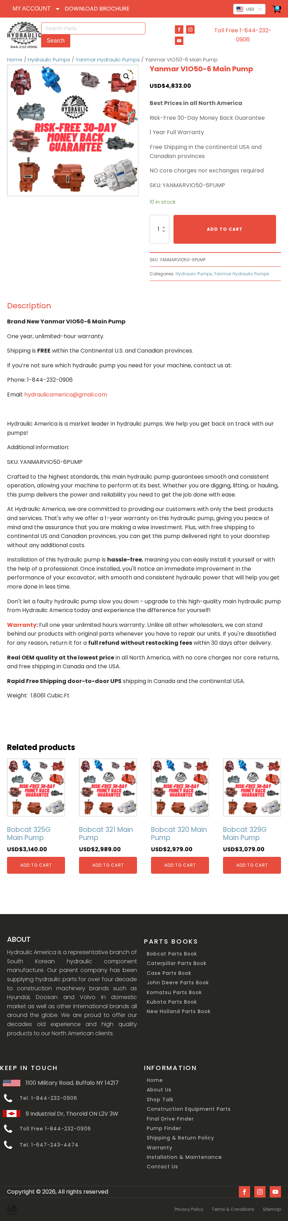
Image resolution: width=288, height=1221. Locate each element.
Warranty (159, 1147)
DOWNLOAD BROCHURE (97, 9)
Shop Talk (160, 1099)
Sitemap (272, 1209)
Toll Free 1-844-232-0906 (242, 35)
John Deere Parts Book (178, 982)
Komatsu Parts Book (174, 992)
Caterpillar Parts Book (177, 963)
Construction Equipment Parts (189, 1109)
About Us (159, 1089)
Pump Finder (164, 1128)
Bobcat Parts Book (172, 954)
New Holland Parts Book (179, 1011)
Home (14, 59)
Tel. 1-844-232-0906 (48, 1098)
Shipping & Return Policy (180, 1138)
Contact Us (162, 1166)
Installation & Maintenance (184, 1157)
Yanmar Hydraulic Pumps (108, 59)
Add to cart (225, 229)
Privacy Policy (189, 1209)
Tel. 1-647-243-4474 (49, 1145)
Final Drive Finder (170, 1119)
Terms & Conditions (233, 1209)
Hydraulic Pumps (49, 59)
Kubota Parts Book (172, 1002)
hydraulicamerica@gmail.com (65, 394)
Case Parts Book (169, 973)
